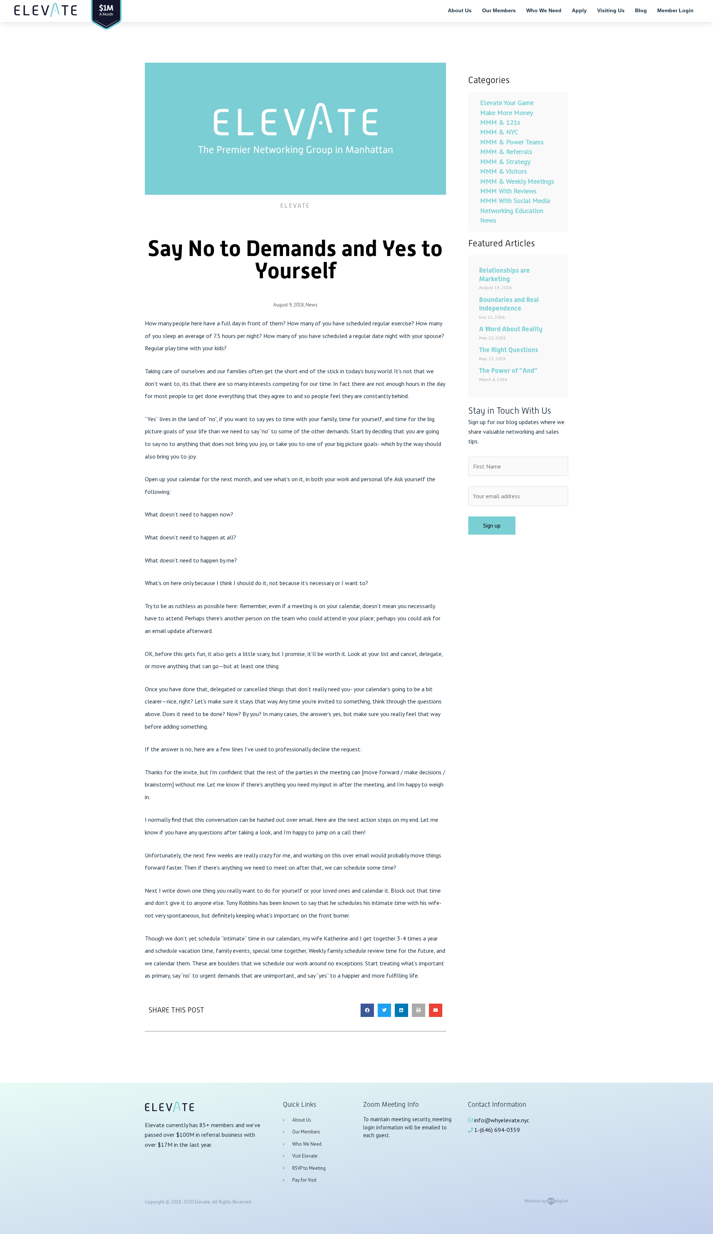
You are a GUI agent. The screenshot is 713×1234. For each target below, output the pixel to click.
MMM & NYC (499, 132)
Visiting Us (611, 10)
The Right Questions (508, 350)
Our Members (499, 10)
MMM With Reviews (508, 191)
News (312, 305)
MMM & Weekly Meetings (517, 181)
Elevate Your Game (507, 102)
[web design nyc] (546, 1204)
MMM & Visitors (503, 171)
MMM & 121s (500, 122)
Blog (641, 10)
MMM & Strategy (505, 161)
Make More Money (506, 112)
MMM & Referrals (506, 151)
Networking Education (511, 210)
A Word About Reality (511, 329)
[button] (367, 1010)
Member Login (675, 10)
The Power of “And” (508, 370)
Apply (579, 10)
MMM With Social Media (515, 200)
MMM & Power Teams (512, 142)
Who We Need (543, 10)
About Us (460, 10)
